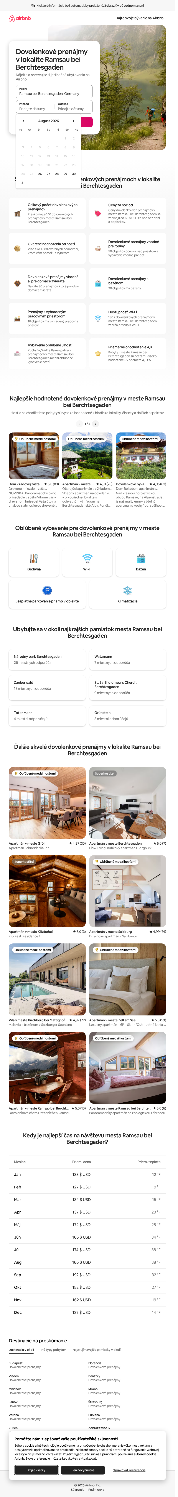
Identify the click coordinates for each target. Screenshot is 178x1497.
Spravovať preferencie (129, 1470)
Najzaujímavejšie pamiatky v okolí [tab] (96, 1350)
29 (65, 174)
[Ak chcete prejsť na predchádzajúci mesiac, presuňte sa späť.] (23, 121)
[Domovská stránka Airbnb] (20, 18)
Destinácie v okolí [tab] (21, 1350)
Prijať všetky (36, 1470)
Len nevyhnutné (82, 1470)
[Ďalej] (95, 423)
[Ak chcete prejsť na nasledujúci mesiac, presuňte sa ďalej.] (73, 121)
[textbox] (35, 108)
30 (74, 174)
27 (48, 174)
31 (23, 183)
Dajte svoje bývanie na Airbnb (139, 18)
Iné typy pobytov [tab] (53, 1350)
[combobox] (54, 93)
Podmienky (96, 1490)
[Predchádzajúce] (79, 423)
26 (40, 174)
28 (57, 174)
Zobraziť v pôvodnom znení (124, 6)
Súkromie (77, 1490)
